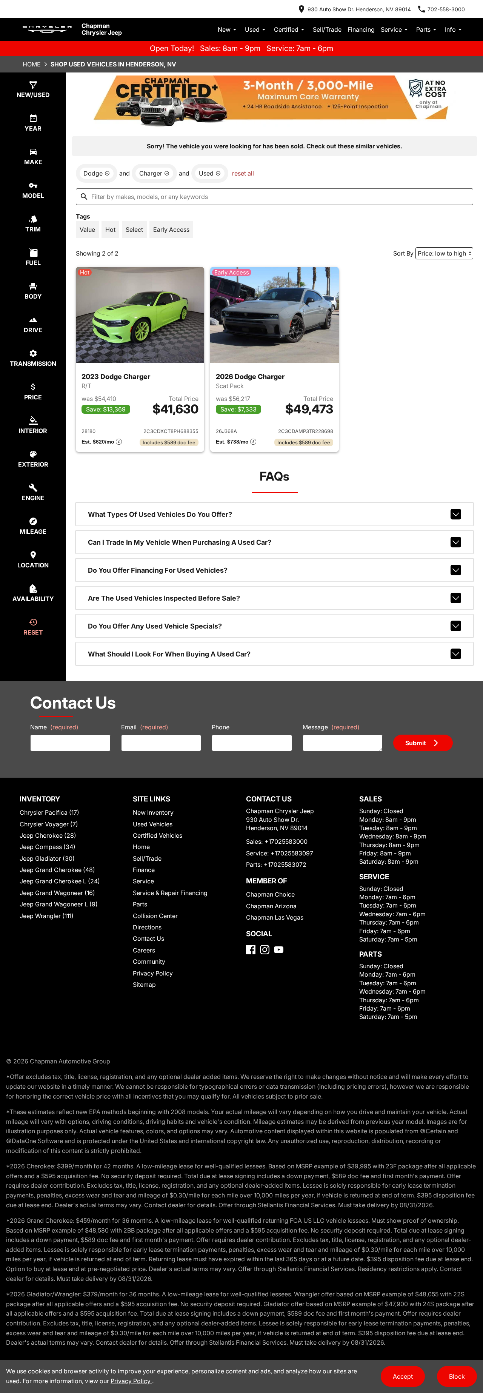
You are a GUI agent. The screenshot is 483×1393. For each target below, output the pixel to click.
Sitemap (144, 984)
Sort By (403, 253)
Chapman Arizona (271, 906)
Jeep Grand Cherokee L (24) (60, 881)
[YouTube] (278, 949)
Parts (423, 29)
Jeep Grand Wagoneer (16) (57, 893)
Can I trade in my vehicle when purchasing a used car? (179, 542)
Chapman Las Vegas (274, 917)
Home (32, 64)
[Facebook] (251, 949)
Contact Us (148, 938)
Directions (147, 927)
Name (54, 727)
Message (331, 727)
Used (252, 29)
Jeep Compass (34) (47, 847)
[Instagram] (264, 949)
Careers (144, 950)
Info (450, 29)
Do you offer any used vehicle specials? (155, 626)
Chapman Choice (270, 894)
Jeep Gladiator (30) (47, 858)
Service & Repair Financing (170, 893)
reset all (243, 173)
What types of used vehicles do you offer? (160, 514)
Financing (361, 29)
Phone (220, 727)
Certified (286, 29)
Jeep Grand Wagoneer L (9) (59, 904)
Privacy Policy (153, 973)
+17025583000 (286, 841)
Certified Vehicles (157, 835)
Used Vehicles (152, 824)
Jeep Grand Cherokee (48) (57, 870)
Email (144, 727)
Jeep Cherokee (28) (48, 835)
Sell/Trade (327, 29)
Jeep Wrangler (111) (47, 916)
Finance (144, 870)
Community (149, 961)
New (224, 29)
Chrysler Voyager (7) (49, 824)
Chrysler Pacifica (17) (49, 812)
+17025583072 (285, 864)
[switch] (87, 229)
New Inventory (153, 812)
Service (391, 29)
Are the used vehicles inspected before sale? (164, 598)
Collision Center (155, 916)
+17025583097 (292, 853)
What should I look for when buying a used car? (169, 654)
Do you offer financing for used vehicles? (158, 570)
